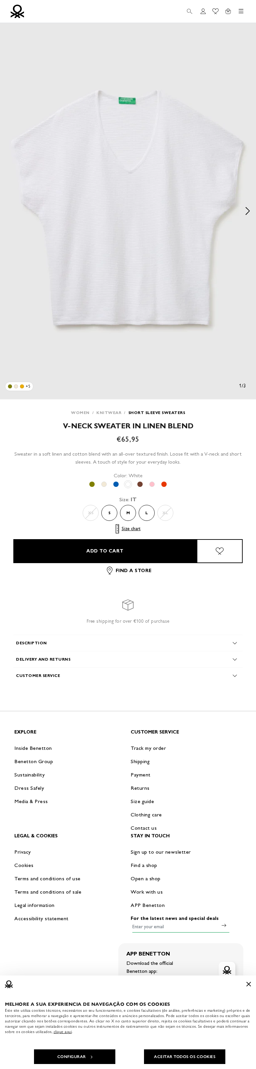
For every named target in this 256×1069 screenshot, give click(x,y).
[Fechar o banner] (248, 984)
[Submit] (224, 925)
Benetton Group (33, 761)
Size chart (131, 529)
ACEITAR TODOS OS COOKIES (184, 1056)
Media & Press (31, 801)
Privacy (22, 852)
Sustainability (29, 774)
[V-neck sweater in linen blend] (10, 386)
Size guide (142, 801)
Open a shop (146, 878)
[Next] (247, 211)
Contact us (144, 828)
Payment (141, 774)
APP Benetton (148, 905)
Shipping (140, 761)
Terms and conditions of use (47, 878)
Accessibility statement (41, 918)
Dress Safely (29, 788)
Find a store (134, 570)
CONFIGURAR (71, 1056)
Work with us (147, 892)
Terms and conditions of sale (47, 892)
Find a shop (144, 865)
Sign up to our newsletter (161, 852)
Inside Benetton (33, 748)
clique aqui (63, 1031)
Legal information (34, 905)
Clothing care (146, 814)
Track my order (148, 748)
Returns (140, 788)
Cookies (24, 865)
